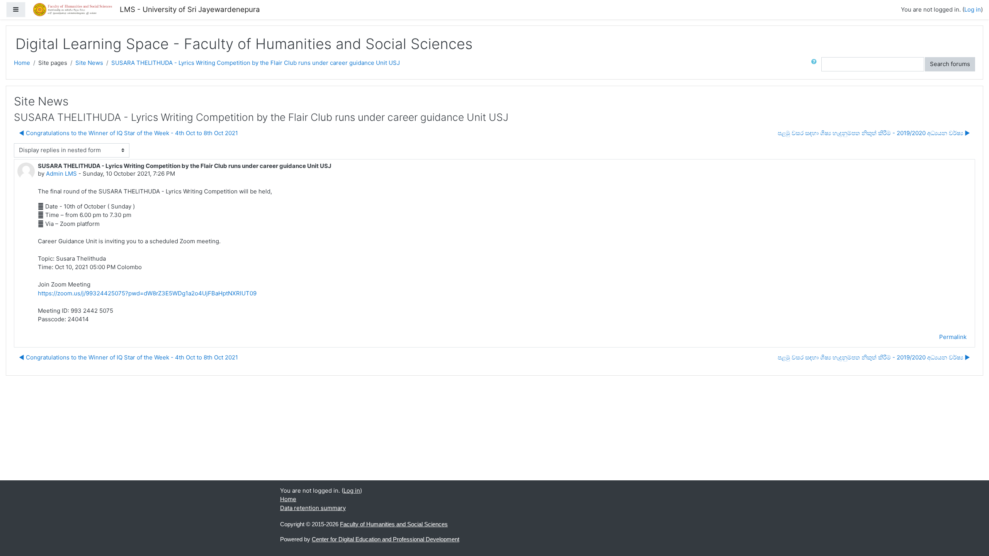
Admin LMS (61, 173)
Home (22, 62)
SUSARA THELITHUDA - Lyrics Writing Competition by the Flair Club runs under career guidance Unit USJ (255, 62)
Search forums (950, 64)
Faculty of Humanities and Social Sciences (394, 524)
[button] (816, 64)
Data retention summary (313, 508)
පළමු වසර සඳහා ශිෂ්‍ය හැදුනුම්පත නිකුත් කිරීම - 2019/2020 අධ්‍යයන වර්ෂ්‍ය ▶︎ (874, 133)
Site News (89, 62)
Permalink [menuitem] (953, 337)
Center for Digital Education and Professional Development (385, 539)
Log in (972, 9)
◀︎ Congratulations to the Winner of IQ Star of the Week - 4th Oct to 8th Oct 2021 (128, 133)
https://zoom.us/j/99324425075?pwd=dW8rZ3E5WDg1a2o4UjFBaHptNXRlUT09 (147, 293)
